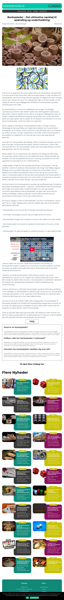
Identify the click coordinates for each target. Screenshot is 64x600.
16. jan (53, 433)
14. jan (53, 487)
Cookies (35, 11)
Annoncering (21, 11)
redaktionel (58, 24)
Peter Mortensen (20, 24)
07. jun (22, 379)
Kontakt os (43, 11)
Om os (29, 11)
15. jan (22, 469)
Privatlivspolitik (34, 597)
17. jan (22, 415)
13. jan (22, 522)
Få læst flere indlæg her (32, 364)
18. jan (53, 379)
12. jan (53, 540)
